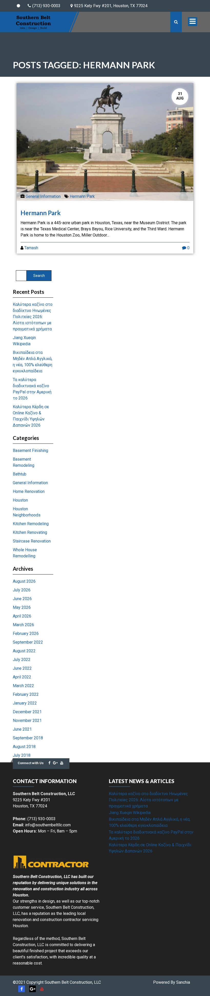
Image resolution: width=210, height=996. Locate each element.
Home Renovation (29, 491)
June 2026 (22, 598)
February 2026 (26, 633)
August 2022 (24, 650)
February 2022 (26, 694)
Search (39, 276)
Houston (20, 500)
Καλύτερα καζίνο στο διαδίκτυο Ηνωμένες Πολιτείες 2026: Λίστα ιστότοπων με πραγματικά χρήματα (32, 316)
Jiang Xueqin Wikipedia (130, 812)
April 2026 (22, 616)
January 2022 (25, 703)
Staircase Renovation (32, 541)
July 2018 (21, 755)
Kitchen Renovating (30, 532)
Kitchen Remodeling (31, 523)
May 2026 (22, 607)
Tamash (31, 247)
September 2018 (28, 737)
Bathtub (19, 474)
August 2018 (24, 746)
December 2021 (27, 711)
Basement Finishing (30, 450)
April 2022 (22, 677)
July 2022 (21, 659)
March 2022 (23, 685)
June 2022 (22, 668)
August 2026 (24, 581)
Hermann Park (82, 196)
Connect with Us (31, 763)
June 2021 (22, 729)
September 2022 (28, 642)
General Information (43, 196)
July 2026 (21, 590)
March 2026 (23, 624)
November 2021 (27, 720)
